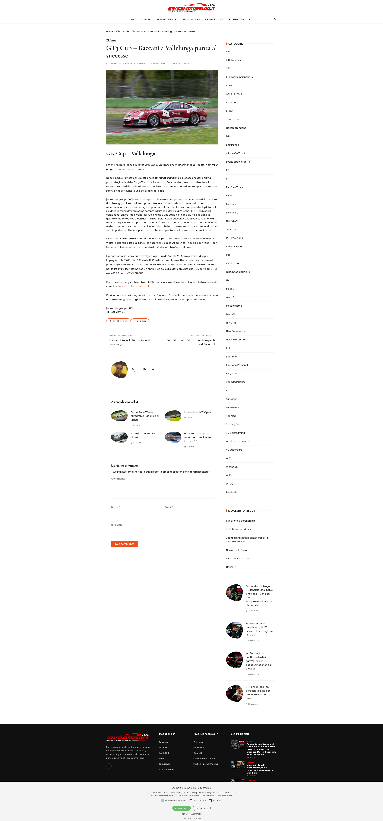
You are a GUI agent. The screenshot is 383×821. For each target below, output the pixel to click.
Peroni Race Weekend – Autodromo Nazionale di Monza (145, 416)
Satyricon (231, 373)
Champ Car (233, 119)
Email (169, 507)
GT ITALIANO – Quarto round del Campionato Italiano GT (197, 437)
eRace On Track (235, 153)
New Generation (236, 331)
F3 (227, 178)
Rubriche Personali (237, 365)
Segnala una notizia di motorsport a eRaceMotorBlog (247, 539)
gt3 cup (141, 320)
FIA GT (230, 195)
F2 (227, 170)
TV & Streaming (235, 433)
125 (228, 51)
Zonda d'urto (233, 492)
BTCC (229, 111)
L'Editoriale (232, 263)
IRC (228, 255)
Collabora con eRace (238, 529)
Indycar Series (234, 246)
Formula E (232, 212)
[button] (191, 813)
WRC (229, 475)
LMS (228, 280)
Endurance (232, 145)
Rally (229, 348)
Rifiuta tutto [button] (202, 808)
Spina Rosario (159, 63)
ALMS (229, 85)
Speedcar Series (236, 382)
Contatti (231, 567)
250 (228, 68)
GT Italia (111, 40)
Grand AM (232, 221)
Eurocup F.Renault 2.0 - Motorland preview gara (129, 342)
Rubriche (210, 19)
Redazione (198, 747)
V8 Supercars (234, 450)
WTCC (230, 484)
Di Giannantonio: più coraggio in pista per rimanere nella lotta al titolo (259, 692)
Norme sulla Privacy (238, 550)
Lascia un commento (181, 63)
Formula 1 (146, 19)
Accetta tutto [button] (181, 808)
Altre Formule (234, 94)
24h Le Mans (233, 60)
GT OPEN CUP (120, 320)
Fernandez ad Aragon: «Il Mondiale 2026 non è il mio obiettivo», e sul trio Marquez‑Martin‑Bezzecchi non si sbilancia (261, 749)
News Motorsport (167, 19)
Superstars (232, 407)
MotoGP (231, 314)
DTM (228, 136)
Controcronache (236, 128)
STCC (229, 390)
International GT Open (197, 412)
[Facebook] (109, 766)
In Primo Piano (234, 238)
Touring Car (233, 424)
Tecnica (231, 416)
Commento (119, 478)
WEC (229, 458)
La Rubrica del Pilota (238, 272)
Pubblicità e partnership (240, 520)
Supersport (233, 399)
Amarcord (232, 102)
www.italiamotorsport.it (136, 286)
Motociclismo (191, 19)
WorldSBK (232, 466)
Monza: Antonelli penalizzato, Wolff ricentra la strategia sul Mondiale (260, 769)
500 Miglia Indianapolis (239, 77)
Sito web (116, 525)
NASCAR (231, 322)
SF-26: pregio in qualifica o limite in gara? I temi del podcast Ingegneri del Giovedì (259, 661)
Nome (115, 507)
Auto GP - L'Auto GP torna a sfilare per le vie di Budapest (191, 342)
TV (250, 19)
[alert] (191, 801)
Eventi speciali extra (232, 19)
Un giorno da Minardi (238, 441)
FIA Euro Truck (234, 187)
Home (133, 19)
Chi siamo (198, 742)
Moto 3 (230, 297)
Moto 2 (230, 289)
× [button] (380, 784)
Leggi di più (227, 796)
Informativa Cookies (238, 558)
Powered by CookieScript (191, 819)
